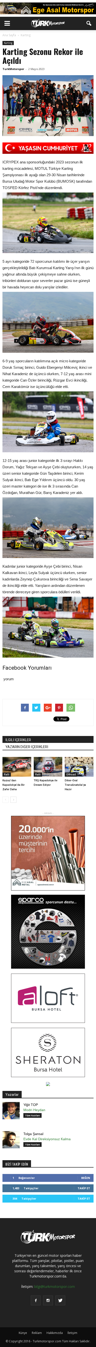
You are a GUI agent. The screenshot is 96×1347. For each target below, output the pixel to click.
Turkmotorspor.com (45, 1276)
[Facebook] (36, 1300)
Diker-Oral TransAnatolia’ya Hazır (75, 785)
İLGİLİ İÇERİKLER (18, 740)
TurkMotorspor (13, 69)
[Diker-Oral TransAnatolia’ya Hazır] (79, 767)
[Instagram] (48, 1300)
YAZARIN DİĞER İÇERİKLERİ (26, 747)
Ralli (6, 774)
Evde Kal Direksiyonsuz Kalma (47, 1139)
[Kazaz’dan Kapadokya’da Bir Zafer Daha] (16, 767)
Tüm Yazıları (32, 1115)
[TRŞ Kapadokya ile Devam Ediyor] (48, 767)
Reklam (37, 1333)
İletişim (72, 1333)
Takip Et (84, 1188)
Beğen (85, 1178)
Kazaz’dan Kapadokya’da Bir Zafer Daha (13, 785)
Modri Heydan (34, 1110)
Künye (23, 1333)
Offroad (71, 774)
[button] (89, 23)
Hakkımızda (55, 1333)
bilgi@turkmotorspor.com (54, 1286)
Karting (8, 43)
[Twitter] (60, 1300)
